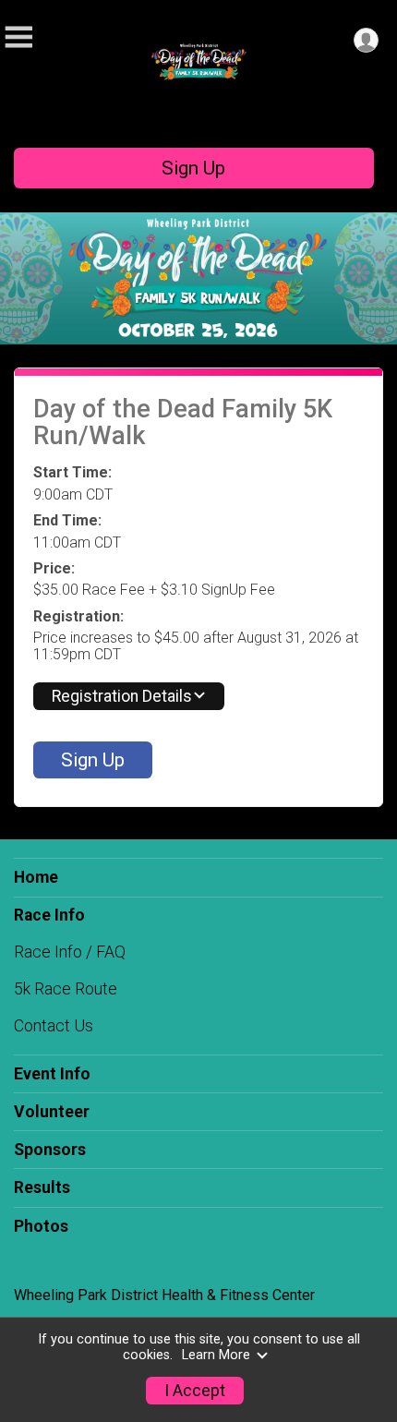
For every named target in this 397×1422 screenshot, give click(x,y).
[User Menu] (366, 40)
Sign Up (193, 168)
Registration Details (122, 696)
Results (42, 1187)
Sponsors (50, 1149)
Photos (41, 1226)
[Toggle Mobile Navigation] (18, 37)
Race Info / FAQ (70, 952)
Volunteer (52, 1112)
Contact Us (53, 1026)
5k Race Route (65, 989)
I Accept (194, 1390)
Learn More (216, 1355)
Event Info (52, 1074)
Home (36, 877)
